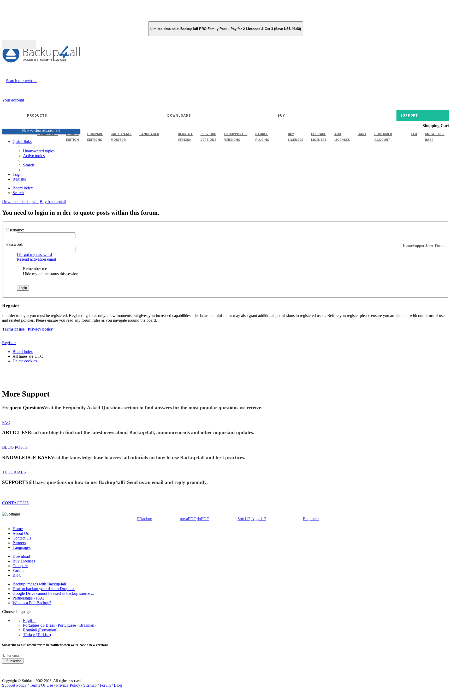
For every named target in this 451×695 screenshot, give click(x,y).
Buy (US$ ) (19, 44)
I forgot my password (34, 254)
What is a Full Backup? (32, 603)
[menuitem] (34, 155)
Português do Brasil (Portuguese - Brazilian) (59, 625)
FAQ (6, 422)
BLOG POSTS (15, 447)
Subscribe (12, 661)
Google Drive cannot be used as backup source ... (53, 593)
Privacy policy (40, 329)
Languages (22, 547)
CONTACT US (15, 503)
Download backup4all (20, 201)
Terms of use (13, 329)
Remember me (34, 268)
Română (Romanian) (40, 630)
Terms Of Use (42, 685)
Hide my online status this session (50, 274)
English (29, 620)
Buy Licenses (24, 561)
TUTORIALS (14, 472)
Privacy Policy (68, 685)
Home (18, 528)
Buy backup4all (53, 201)
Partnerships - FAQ (28, 598)
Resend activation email (36, 259)
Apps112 (258, 519)
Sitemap (90, 685)
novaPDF (188, 519)
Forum (18, 570)
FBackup (144, 519)
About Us (21, 533)
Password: (14, 244)
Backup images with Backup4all (39, 584)
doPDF (203, 519)
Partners (19, 543)
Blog (17, 575)
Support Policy (15, 685)
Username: (15, 230)
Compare (20, 566)
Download (21, 556)
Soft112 (244, 519)
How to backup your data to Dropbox (44, 588)
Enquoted (311, 519)
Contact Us (22, 538)
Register (9, 342)
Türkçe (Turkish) (37, 634)
